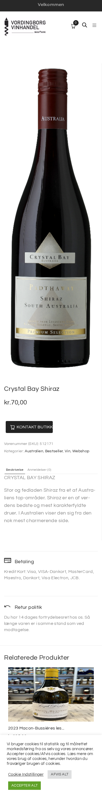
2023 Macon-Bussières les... (36, 728)
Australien (34, 451)
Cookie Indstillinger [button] (26, 774)
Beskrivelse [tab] (15, 470)
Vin (67, 451)
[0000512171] (50, 219)
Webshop (80, 451)
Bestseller (54, 451)
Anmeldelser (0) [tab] (39, 470)
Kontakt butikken (35, 427)
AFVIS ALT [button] (59, 774)
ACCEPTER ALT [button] (24, 785)
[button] (94, 25)
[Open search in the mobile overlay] (84, 25)
